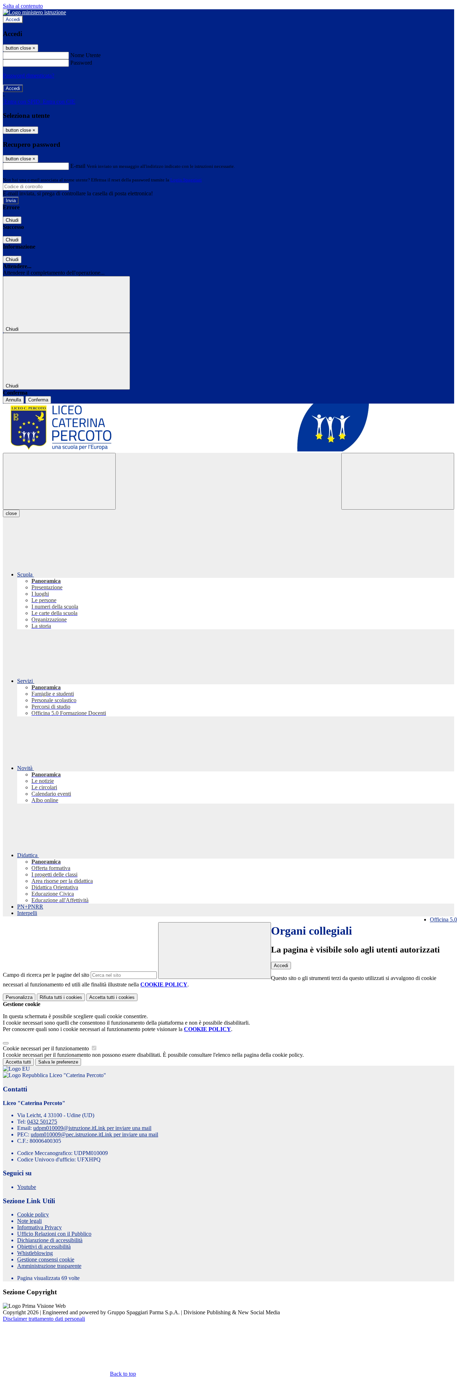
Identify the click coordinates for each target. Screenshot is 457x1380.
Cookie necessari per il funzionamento (46, 1048)
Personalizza (19, 997)
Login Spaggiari (186, 179)
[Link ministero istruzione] (34, 12)
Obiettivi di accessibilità (44, 1247)
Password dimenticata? (28, 75)
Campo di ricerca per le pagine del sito (46, 975)
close (11, 513)
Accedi (13, 19)
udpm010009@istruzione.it (92, 1128)
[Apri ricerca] (397, 481)
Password (81, 63)
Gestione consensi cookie (45, 1259)
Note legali (29, 1221)
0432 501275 (42, 1122)
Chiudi (12, 220)
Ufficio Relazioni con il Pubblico (54, 1234)
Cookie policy (33, 1214)
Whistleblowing (35, 1253)
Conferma (38, 399)
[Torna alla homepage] (228, 428)
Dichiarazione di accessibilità (49, 1240)
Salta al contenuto (23, 6)
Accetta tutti (112, 997)
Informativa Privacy (39, 1227)
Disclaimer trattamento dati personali (44, 1319)
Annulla (13, 399)
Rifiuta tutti (61, 997)
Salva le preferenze (58, 1062)
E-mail (77, 166)
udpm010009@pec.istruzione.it (94, 1134)
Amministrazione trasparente (49, 1266)
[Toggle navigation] (59, 481)
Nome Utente (85, 55)
